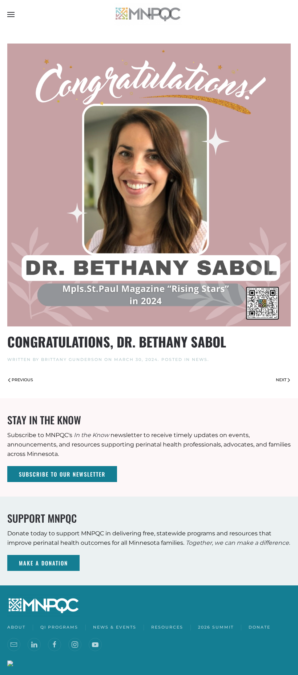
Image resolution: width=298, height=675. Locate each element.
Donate (259, 627)
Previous (22, 379)
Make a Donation (43, 563)
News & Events (114, 627)
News (200, 359)
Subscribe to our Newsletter (62, 474)
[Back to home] (149, 14)
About (16, 627)
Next (281, 379)
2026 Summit (216, 627)
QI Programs (59, 627)
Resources (167, 627)
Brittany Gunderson (71, 359)
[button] (11, 14)
